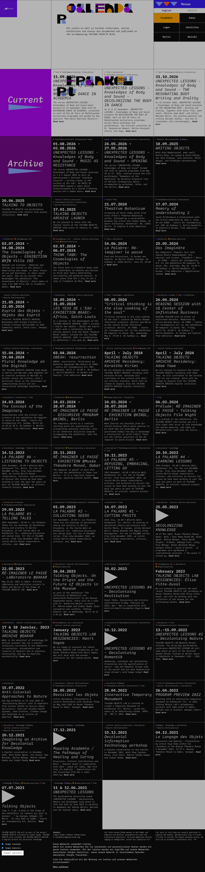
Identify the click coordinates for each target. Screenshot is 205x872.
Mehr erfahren (60, 867)
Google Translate (13, 844)
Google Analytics (13, 848)
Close (158, 844)
